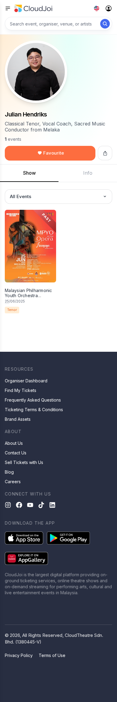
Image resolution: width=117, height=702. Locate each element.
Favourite (53, 153)
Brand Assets (18, 419)
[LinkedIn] (52, 505)
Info (87, 173)
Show (29, 173)
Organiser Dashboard (26, 380)
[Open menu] (8, 8)
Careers (13, 481)
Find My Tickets (20, 390)
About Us (14, 443)
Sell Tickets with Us (24, 462)
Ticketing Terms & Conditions (34, 409)
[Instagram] (8, 505)
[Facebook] (19, 505)
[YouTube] (30, 505)
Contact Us (15, 452)
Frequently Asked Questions (33, 399)
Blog (9, 472)
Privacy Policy (19, 655)
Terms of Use (52, 655)
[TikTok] (41, 505)
